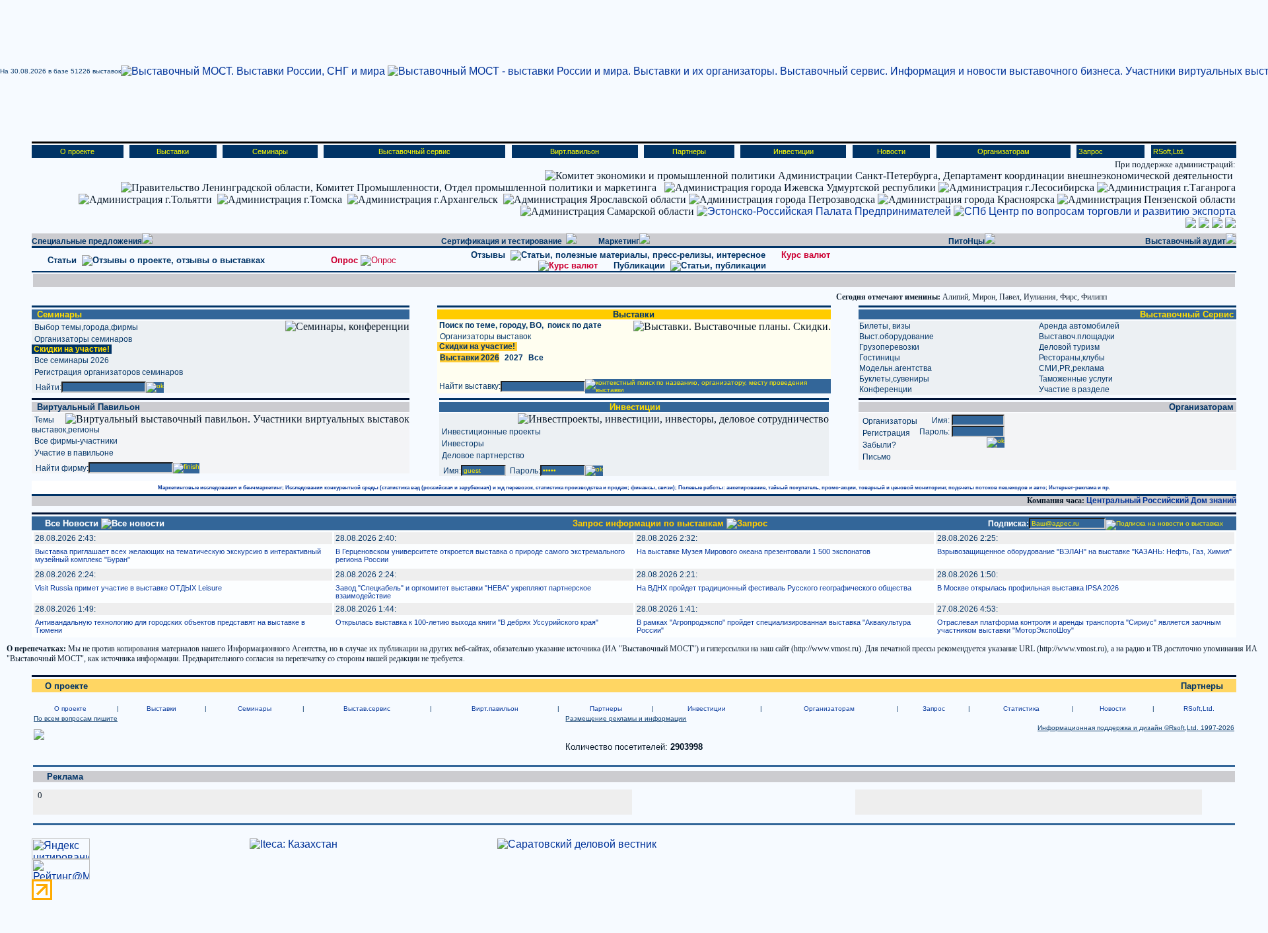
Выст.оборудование (896, 336)
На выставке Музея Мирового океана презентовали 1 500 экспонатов (753, 551)
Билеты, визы (885, 326)
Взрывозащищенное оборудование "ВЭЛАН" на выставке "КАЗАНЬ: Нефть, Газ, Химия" (1084, 551)
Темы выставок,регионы (66, 424)
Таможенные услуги (1076, 379)
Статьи (63, 260)
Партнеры (689, 151)
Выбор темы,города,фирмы (86, 327)
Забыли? (879, 445)
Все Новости (73, 523)
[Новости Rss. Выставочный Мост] (39, 737)
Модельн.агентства (895, 368)
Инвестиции (793, 151)
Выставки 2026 (469, 357)
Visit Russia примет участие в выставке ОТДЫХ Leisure (128, 588)
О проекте (77, 151)
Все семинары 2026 (71, 360)
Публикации (642, 265)
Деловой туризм (1069, 347)
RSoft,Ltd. (1169, 151)
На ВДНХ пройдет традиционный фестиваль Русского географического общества (774, 588)
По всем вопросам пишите (76, 718)
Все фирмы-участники (76, 441)
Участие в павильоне (74, 453)
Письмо (877, 457)
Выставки (173, 151)
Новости (891, 151)
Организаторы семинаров (83, 339)
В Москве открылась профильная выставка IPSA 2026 (1028, 588)
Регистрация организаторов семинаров (108, 372)
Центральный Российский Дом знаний (1161, 500)
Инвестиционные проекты (491, 431)
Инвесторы (463, 443)
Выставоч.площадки (1077, 336)
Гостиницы (879, 357)
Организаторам (1003, 151)
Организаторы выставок (485, 336)
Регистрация (886, 433)
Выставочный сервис (414, 151)
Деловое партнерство (483, 455)
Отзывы (491, 255)
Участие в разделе (1074, 389)
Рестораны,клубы (1072, 357)
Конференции (885, 389)
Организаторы (890, 421)
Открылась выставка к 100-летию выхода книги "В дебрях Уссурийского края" (466, 622)
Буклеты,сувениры (894, 379)
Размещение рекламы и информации (625, 718)
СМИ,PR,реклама (1071, 368)
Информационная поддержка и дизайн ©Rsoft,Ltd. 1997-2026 (1136, 727)
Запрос (1090, 151)
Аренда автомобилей (1079, 326)
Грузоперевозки (889, 347)
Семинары (270, 151)
